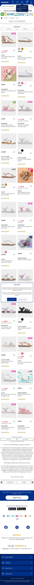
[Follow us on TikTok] (28, 527)
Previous (1, 482)
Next (32, 482)
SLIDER (24, 482)
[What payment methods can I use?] (17, 517)
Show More (25, 439)
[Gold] (22, 49)
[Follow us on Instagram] (17, 527)
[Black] (22, 150)
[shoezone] (4, 2)
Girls (6, 18)
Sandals (12, 18)
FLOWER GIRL (10, 482)
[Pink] (22, 83)
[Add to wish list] (13, 50)
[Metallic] (2, 185)
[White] (25, 83)
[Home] (1, 18)
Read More (17, 26)
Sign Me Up (17, 498)
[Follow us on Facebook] (6, 527)
